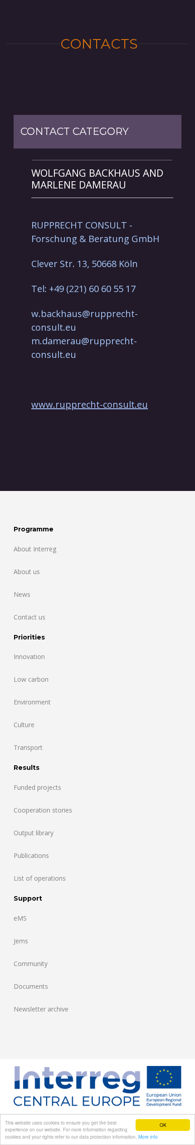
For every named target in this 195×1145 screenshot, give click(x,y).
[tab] (102, 179)
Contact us (29, 617)
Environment (32, 702)
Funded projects (37, 787)
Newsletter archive (41, 1009)
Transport (28, 747)
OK (163, 1124)
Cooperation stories (43, 810)
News (22, 594)
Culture (24, 724)
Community (31, 963)
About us (27, 571)
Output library (34, 832)
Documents (31, 986)
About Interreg (35, 549)
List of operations (40, 878)
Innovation (29, 656)
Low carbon (31, 679)
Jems (21, 941)
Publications (31, 855)
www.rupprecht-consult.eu (89, 404)
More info (148, 1136)
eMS (20, 918)
